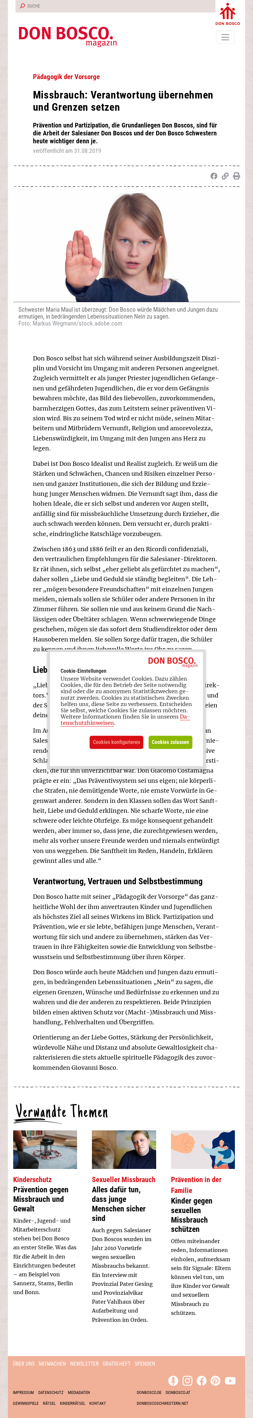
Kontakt (97, 1403)
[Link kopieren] (224, 176)
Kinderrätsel (72, 1403)
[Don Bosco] (227, 12)
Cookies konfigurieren (116, 742)
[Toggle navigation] (225, 37)
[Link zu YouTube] (230, 1380)
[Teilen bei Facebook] (212, 176)
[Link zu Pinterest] (215, 1380)
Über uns (24, 1364)
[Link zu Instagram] (187, 1380)
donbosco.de (149, 1392)
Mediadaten (79, 1392)
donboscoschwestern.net (162, 1403)
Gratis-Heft (116, 1364)
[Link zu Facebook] (202, 1380)
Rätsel (49, 1403)
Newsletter (84, 1364)
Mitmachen (52, 1364)
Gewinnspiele (26, 1403)
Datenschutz (51, 1392)
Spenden (145, 1364)
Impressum (23, 1392)
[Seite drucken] (235, 176)
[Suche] (21, 6)
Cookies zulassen (170, 742)
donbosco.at (178, 1392)
